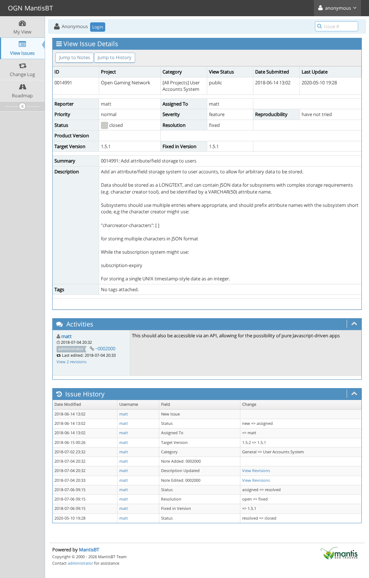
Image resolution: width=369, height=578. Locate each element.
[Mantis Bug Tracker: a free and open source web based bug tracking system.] (339, 553)
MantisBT (89, 549)
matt (66, 336)
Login (97, 27)
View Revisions (256, 470)
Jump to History (115, 57)
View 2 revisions (71, 361)
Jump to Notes (74, 57)
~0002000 (105, 348)
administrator (80, 563)
